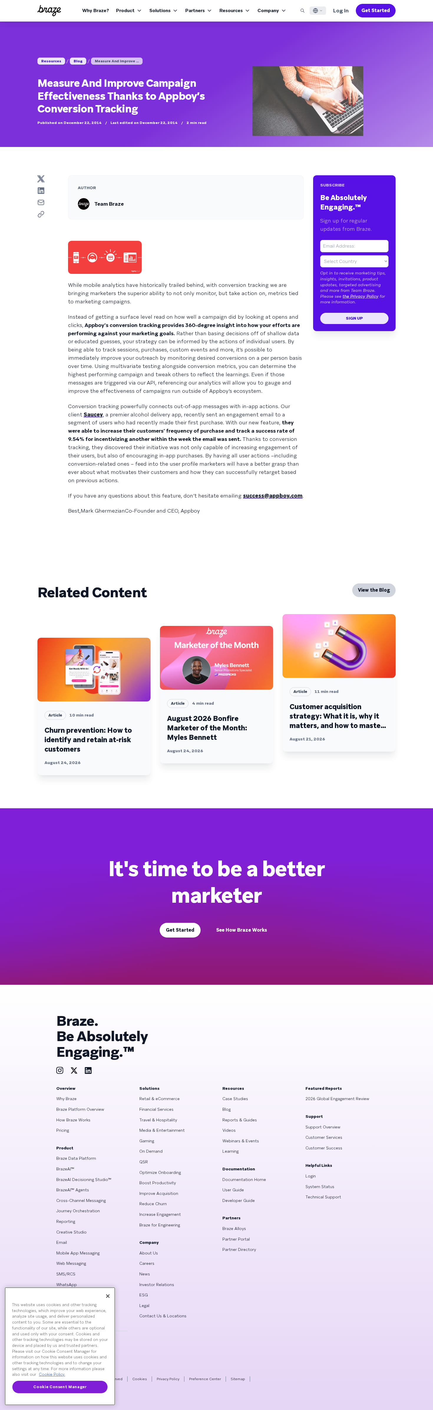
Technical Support (323, 1197)
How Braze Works (73, 1120)
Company (268, 10)
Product (125, 10)
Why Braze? (95, 10)
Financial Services (156, 1109)
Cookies (139, 1379)
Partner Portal (236, 1239)
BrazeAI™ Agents (72, 1190)
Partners (195, 10)
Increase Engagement (160, 1214)
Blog (78, 61)
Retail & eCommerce (159, 1098)
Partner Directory (239, 1249)
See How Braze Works (241, 930)
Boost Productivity (157, 1182)
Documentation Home (244, 1179)
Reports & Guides (239, 1120)
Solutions (160, 10)
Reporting (65, 1221)
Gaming (146, 1141)
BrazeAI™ (65, 1169)
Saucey (93, 414)
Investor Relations (156, 1284)
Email (61, 1242)
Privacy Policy (168, 1379)
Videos (229, 1130)
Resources (231, 10)
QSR (143, 1161)
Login (310, 1176)
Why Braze (66, 1098)
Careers (146, 1263)
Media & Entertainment (162, 1130)
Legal (144, 1305)
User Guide (233, 1190)
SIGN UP (354, 318)
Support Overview (323, 1127)
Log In (341, 10)
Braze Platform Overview (80, 1109)
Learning (230, 1151)
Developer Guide (238, 1200)
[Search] (302, 10)
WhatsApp (66, 1284)
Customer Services (323, 1137)
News (144, 1274)
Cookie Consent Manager (59, 1386)
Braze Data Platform (76, 1158)
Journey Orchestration (78, 1210)
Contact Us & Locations (162, 1316)
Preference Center (205, 1379)
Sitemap (238, 1379)
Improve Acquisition (158, 1193)
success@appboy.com (273, 495)
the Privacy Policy (361, 296)
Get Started (375, 10)
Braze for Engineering (159, 1225)
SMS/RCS (65, 1274)
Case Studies (235, 1098)
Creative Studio (71, 1232)
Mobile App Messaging (78, 1253)
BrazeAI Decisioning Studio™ (83, 1179)
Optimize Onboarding (160, 1172)
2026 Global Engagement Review (337, 1098)
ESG (143, 1295)
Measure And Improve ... (117, 61)
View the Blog (374, 590)
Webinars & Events (240, 1141)
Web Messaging (71, 1263)
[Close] (107, 1296)
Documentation (238, 1169)
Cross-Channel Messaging (81, 1200)
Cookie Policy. (52, 1374)
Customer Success (323, 1148)
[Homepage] (49, 10)
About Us (148, 1253)
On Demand (151, 1151)
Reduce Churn (153, 1203)
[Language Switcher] (318, 10)
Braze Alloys (234, 1228)
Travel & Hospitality (158, 1120)
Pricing (62, 1130)
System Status (319, 1186)
